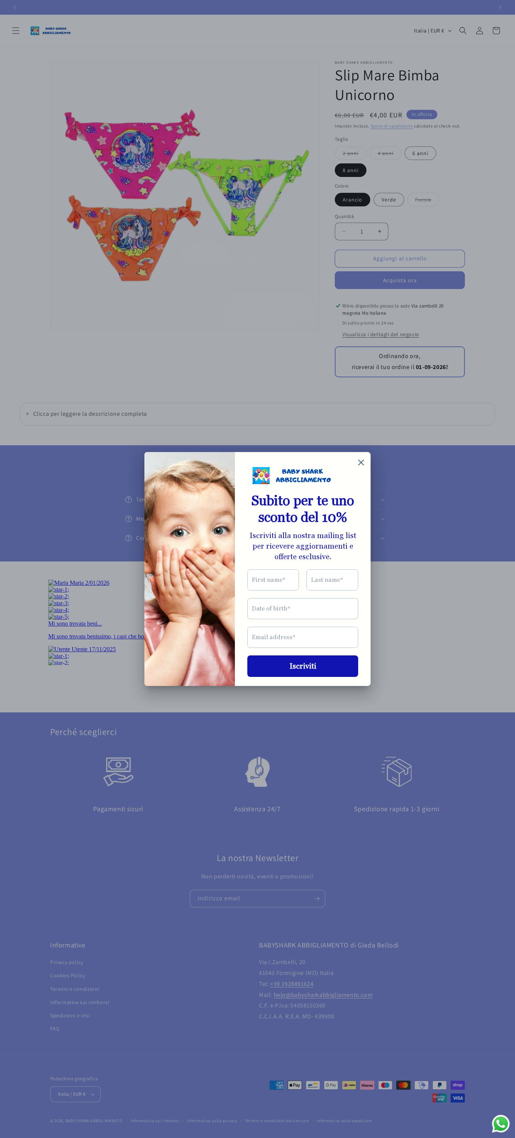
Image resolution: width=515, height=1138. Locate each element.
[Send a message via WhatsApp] (500, 1123)
